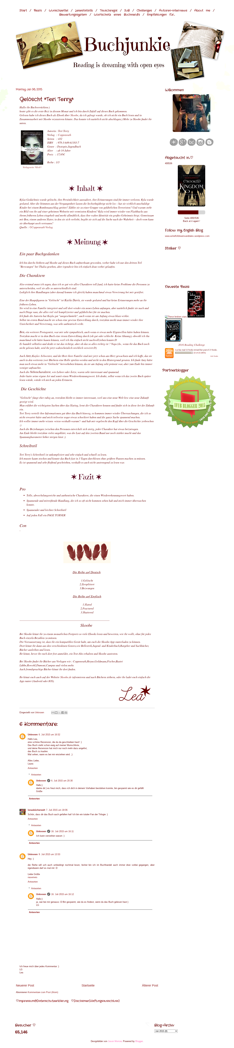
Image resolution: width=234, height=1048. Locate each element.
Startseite (88, 985)
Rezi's (38, 10)
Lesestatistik (84, 10)
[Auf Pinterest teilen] (66, 712)
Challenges (144, 10)
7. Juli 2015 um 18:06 (56, 810)
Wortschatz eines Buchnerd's (117, 15)
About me (202, 10)
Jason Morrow (115, 1041)
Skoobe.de (65, 677)
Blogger (139, 1041)
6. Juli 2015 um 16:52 (49, 734)
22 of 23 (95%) (200, 353)
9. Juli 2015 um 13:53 (49, 854)
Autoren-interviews (173, 10)
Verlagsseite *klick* (32, 167)
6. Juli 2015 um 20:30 (62, 780)
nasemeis (32, 877)
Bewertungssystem (73, 15)
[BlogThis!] (56, 712)
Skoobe (74, 115)
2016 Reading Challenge (191, 344)
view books (214, 356)
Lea (176, 349)
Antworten (33, 768)
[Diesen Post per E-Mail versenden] (53, 712)
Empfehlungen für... (161, 15)
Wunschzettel (58, 10)
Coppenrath (64, 135)
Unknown (33, 734)
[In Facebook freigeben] (62, 712)
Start (23, 10)
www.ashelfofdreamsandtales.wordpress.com (187, 236)
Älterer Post (150, 985)
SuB (127, 10)
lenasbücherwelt (36, 810)
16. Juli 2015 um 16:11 (62, 831)
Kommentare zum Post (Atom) (43, 992)
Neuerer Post (25, 985)
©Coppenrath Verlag (41, 227)
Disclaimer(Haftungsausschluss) (97, 1001)
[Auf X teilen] (59, 712)
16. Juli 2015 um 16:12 (62, 894)
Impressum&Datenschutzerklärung (43, 1001)
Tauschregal (108, 10)
